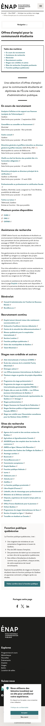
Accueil (3, 13)
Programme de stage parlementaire (17, 381)
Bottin (3, 668)
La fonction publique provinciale (16, 485)
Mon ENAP (11, 13)
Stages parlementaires (12, 402)
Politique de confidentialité (19, 707)
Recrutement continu (13, 60)
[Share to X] (22, 606)
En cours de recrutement (15, 53)
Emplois (14, 283)
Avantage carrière (10, 454)
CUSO (6, 215)
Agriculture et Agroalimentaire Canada (18, 438)
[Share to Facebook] (17, 606)
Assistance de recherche (15, 55)
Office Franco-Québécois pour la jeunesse (20, 504)
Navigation (21, 25)
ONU (6, 218)
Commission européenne (13, 463)
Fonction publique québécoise (17, 68)
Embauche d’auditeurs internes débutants (20, 326)
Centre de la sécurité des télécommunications (21, 329)
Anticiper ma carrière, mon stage (28, 13)
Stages (3, 665)
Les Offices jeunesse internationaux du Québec (22, 372)
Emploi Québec (10, 466)
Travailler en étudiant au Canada (16, 516)
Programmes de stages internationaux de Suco (21, 510)
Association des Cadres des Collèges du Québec (22, 450)
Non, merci (24, 717)
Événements (6, 660)
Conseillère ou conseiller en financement (17, 124)
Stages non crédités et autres (16, 63)
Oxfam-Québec (10, 507)
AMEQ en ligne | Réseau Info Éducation (19, 447)
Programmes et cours (9, 653)
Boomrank (8, 457)
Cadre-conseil (6, 135)
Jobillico (7, 482)
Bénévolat (9, 58)
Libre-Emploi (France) (12, 488)
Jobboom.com (9, 476)
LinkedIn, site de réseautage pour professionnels (22, 491)
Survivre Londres (10, 338)
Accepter (24, 713)
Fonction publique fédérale (14, 469)
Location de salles (8, 670)
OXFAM (7, 222)
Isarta (6, 473)
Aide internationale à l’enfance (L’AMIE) (19, 360)
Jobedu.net (8, 479)
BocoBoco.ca (9, 308)
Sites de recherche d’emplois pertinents (21, 65)
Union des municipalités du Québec (17, 345)
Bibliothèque (6, 655)
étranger (18, 399)
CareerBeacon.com (11, 460)
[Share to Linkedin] (28, 606)
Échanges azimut (10, 369)
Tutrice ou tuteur (7, 200)
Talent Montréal (10, 348)
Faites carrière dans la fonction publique (22, 584)
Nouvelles (5, 658)
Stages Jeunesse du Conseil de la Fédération (21, 405)
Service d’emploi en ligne (13, 513)
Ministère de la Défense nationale (17, 495)
